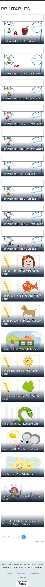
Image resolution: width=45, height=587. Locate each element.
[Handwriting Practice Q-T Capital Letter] (22, 115)
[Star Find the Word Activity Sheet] (22, 465)
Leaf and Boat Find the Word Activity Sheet (20, 397)
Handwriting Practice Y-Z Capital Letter (21, 73)
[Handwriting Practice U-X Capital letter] (22, 90)
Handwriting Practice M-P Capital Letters (22, 148)
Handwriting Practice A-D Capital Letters (22, 223)
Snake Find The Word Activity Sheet (20, 424)
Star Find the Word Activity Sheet (19, 474)
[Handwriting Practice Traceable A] (22, 29)
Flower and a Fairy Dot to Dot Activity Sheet (21, 497)
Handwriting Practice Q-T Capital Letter (22, 123)
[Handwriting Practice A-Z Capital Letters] (22, 240)
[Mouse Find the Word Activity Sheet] (22, 440)
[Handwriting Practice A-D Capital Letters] (22, 215)
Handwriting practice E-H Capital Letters (22, 198)
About (9, 573)
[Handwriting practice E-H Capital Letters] (22, 190)
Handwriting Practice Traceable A (19, 41)
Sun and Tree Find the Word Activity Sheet (20, 372)
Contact (23, 577)
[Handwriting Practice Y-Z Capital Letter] (22, 61)
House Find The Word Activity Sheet (20, 349)
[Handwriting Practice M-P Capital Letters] (22, 140)
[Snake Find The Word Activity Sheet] (22, 415)
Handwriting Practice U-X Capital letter (21, 98)
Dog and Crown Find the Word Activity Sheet (21, 322)
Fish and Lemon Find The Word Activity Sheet (21, 297)
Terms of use (20, 573)
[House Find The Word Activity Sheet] (22, 340)
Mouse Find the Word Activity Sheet (20, 449)
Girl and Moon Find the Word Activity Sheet (20, 272)
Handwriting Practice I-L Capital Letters (22, 173)
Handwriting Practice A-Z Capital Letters (22, 248)
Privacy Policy (34, 573)
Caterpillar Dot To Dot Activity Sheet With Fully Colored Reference (20, 522)
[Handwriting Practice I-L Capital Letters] (22, 165)
